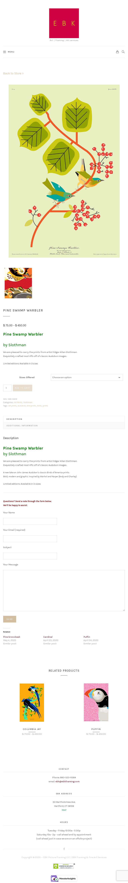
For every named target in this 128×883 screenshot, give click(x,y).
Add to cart (22, 388)
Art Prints (18, 402)
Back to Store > (13, 73)
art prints (12, 406)
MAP (64, 810)
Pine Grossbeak (11, 637)
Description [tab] (14, 419)
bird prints (31, 406)
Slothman (27, 402)
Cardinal (47, 637)
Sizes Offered (26, 377)
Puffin (87, 637)
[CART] (117, 51)
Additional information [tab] (22, 425)
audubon (22, 406)
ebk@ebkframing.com (68, 781)
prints (45, 406)
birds (39, 406)
